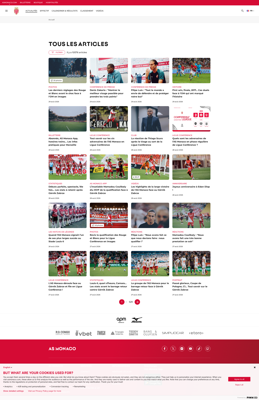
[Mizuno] (136, 319)
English (6, 367)
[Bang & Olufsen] (150, 333)
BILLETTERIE (25, 2)
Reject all (239, 385)
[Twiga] (101, 333)
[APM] (121, 319)
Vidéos (99, 11)
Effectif (44, 11)
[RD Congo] (63, 333)
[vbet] (83, 333)
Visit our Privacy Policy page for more (44, 391)
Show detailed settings (13, 391)
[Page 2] (137, 302)
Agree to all (239, 379)
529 (131, 302)
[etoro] (196, 333)
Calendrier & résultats (65, 11)
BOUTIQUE (38, 2)
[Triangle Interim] (117, 333)
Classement (86, 11)
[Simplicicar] (173, 333)
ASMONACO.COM (9, 2)
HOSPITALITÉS (52, 2)
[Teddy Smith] (133, 333)
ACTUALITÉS (31, 11)
